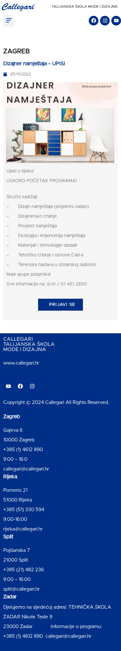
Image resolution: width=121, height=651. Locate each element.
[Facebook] (93, 21)
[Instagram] (105, 21)
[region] (60, 592)
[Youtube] (116, 21)
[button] (8, 21)
